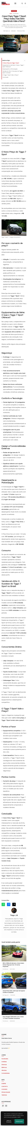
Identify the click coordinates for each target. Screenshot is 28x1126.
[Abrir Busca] (22, 3)
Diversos (4, 1064)
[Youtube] (6, 1105)
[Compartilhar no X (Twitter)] (14, 904)
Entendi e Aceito (19, 1121)
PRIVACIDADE (6, 1092)
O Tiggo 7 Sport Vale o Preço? (11, 75)
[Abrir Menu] (15, 3)
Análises (4, 1061)
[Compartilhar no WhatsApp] (3, 904)
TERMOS (4, 1095)
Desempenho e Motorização (10, 69)
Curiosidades (6, 1073)
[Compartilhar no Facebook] (8, 904)
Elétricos (4, 1067)
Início (11, 13)
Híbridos (4, 1070)
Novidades (5, 1058)
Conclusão (5, 77)
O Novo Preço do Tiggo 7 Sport (11, 62)
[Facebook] (3, 1105)
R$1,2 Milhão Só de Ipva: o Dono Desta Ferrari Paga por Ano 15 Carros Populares (13, 965)
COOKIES (4, 1089)
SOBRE (4, 1083)
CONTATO (5, 1086)
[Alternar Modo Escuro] (25, 3)
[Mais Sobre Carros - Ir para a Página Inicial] (6, 3)
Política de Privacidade (8, 1121)
